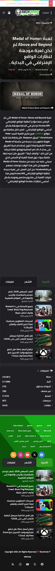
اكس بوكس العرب (21, 441)
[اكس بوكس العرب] (27, 12)
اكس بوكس (38, 441)
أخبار (49, 381)
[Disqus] (27, 232)
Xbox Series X (30, 436)
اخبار (49, 441)
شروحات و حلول (43, 386)
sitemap (27, 556)
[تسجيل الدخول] (9, 13)
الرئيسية (46, 23)
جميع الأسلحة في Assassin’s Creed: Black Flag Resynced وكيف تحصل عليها (19, 309)
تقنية (32, 446)
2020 (49, 425)
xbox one (10, 430)
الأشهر (28, 282)
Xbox (38, 23)
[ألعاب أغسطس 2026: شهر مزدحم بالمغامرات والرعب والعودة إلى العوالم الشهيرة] (43, 296)
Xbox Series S (45, 436)
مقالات (47, 405)
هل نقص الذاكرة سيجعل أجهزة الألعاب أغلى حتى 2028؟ (18, 337)
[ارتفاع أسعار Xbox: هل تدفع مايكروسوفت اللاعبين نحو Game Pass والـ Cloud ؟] (43, 353)
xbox (37, 430)
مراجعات (47, 400)
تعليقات (10, 282)
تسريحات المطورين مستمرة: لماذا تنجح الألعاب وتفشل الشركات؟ (19, 324)
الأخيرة (46, 282)
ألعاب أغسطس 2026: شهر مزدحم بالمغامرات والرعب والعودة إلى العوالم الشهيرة (19, 295)
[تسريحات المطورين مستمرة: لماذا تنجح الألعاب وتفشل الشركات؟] (43, 325)
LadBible (39, 133)
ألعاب (10, 436)
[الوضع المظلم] (3, 13)
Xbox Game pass (24, 430)
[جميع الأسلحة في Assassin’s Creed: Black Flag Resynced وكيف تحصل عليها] (43, 310)
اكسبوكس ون (45, 446)
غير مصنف (46, 391)
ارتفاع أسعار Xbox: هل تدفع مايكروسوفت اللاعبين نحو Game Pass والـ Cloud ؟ (20, 352)
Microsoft (47, 430)
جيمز (24, 446)
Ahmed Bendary (41, 69)
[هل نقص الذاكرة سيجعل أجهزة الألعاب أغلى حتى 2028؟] (43, 340)
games (29, 425)
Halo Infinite (18, 425)
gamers (39, 425)
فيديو (48, 396)
